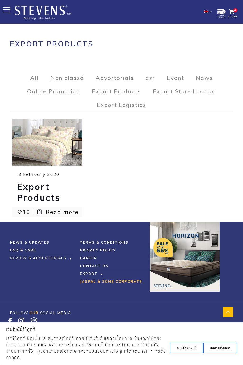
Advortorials (115, 77)
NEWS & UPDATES (29, 242)
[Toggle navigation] (6, 9)
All (34, 77)
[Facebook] (10, 322)
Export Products (116, 91)
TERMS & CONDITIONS (104, 242)
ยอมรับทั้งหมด (220, 348)
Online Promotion (53, 91)
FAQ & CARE (23, 250)
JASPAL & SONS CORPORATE (111, 281)
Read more (62, 211)
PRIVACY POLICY (98, 250)
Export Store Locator (184, 91)
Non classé (67, 77)
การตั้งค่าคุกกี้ (186, 348)
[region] (121, 343)
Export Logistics (121, 104)
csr (150, 77)
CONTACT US (94, 266)
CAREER (88, 258)
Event (175, 77)
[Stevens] (43, 12)
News (204, 77)
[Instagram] (22, 322)
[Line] (33, 322)
